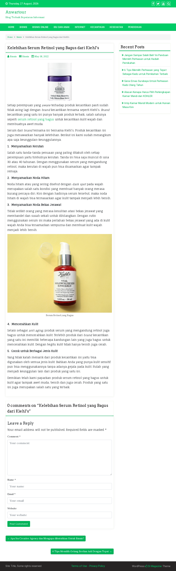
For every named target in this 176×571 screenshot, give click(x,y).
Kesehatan (116, 27)
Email (11, 494)
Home (11, 27)
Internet (80, 27)
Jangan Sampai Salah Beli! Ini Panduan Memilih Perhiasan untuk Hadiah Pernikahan (145, 59)
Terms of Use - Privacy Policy (88, 566)
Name (11, 479)
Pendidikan (134, 27)
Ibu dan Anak (62, 27)
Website (12, 508)
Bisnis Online (40, 27)
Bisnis (23, 27)
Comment (13, 436)
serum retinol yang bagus (36, 119)
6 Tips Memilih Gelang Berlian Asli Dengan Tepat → (82, 551)
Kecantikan (97, 27)
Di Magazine (154, 566)
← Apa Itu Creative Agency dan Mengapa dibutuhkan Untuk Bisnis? (45, 538)
